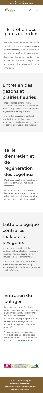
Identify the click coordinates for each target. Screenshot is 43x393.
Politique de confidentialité (20, 384)
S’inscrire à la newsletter (20, 389)
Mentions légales (24, 381)
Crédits (12, 381)
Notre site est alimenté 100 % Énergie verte (20, 386)
